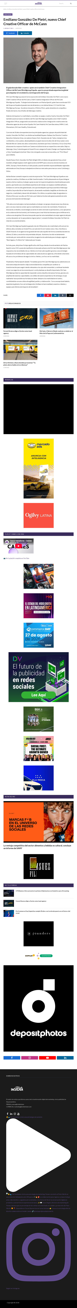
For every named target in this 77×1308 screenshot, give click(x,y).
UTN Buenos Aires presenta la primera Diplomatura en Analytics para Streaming (42, 891)
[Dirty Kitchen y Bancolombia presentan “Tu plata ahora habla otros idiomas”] (20, 350)
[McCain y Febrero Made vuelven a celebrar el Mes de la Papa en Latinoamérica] (57, 318)
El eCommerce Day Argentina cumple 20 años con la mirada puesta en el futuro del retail (43, 912)
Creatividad (8, 14)
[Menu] (5, 3)
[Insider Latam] (38, 3)
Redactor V (9, 28)
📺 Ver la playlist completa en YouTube (16, 558)
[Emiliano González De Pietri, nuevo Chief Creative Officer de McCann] (38, 60)
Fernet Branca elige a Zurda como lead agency (17, 332)
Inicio (4, 9)
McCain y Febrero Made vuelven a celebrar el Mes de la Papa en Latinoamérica (56, 332)
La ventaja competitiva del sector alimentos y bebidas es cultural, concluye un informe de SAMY (37, 846)
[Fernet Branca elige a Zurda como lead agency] (20, 318)
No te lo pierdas (11, 885)
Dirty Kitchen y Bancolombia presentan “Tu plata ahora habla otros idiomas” (19, 364)
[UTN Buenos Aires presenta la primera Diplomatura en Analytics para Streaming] (9, 893)
